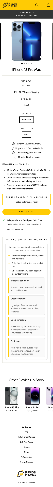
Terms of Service (26, 462)
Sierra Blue (26, 119)
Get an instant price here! (27, 202)
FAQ (26, 432)
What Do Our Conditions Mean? (26, 240)
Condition (26, 129)
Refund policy (26, 457)
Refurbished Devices (26, 437)
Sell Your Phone (26, 442)
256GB (26, 105)
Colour (26, 114)
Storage (26, 99)
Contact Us (26, 427)
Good (26, 134)
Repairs (26, 447)
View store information (15, 229)
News (26, 452)
